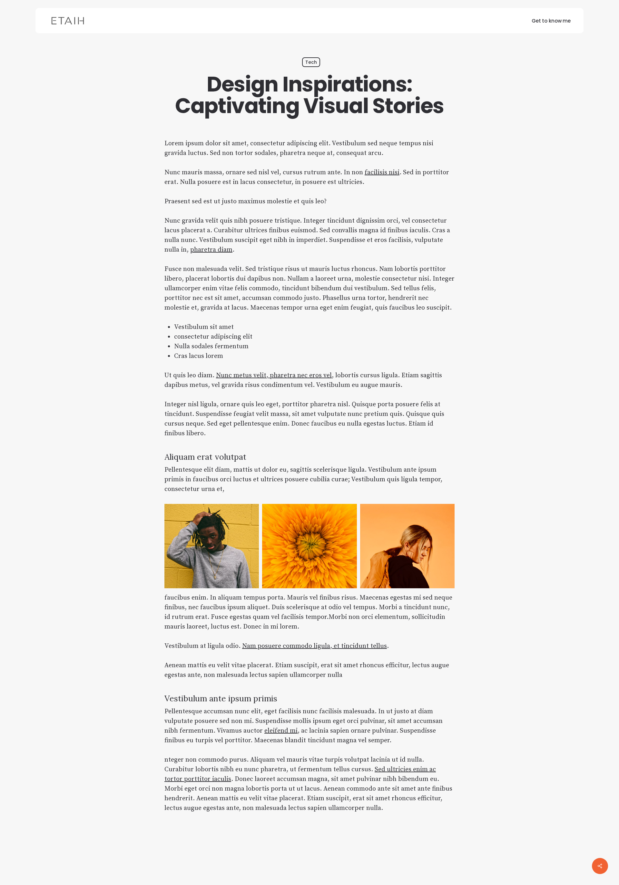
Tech (311, 62)
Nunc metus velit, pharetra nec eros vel (274, 375)
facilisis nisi (382, 172)
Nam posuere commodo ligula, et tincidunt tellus (314, 646)
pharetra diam (211, 250)
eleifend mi (281, 731)
